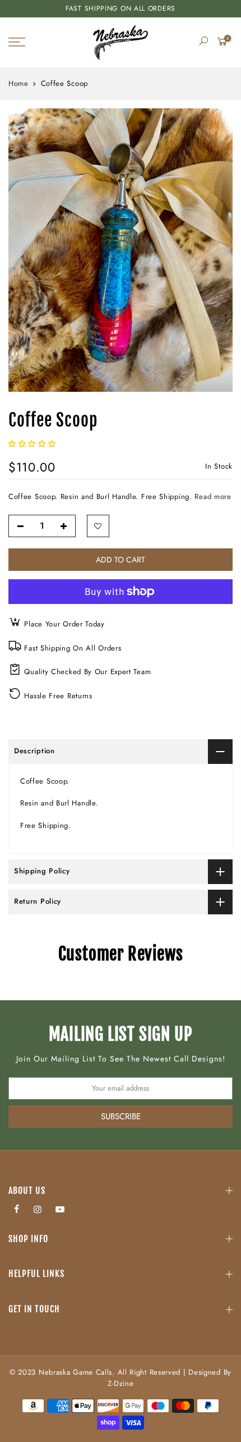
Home (18, 84)
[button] (33, 443)
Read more (211, 496)
